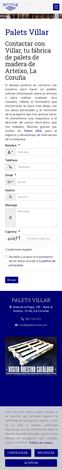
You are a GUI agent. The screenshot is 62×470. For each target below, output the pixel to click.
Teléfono (11, 160)
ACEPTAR (31, 463)
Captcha (11, 232)
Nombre (11, 145)
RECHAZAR (46, 452)
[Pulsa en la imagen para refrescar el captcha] (14, 238)
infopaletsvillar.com (33, 325)
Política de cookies (41, 442)
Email (9, 175)
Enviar (11, 280)
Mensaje (11, 205)
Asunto (10, 190)
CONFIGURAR (18, 452)
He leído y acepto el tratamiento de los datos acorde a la (32, 261)
